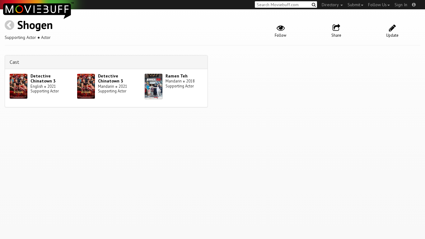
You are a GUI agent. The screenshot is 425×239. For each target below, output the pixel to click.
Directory (331, 4)
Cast (14, 62)
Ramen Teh (177, 76)
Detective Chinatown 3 (43, 78)
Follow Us (377, 4)
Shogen (35, 24)
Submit (354, 4)
